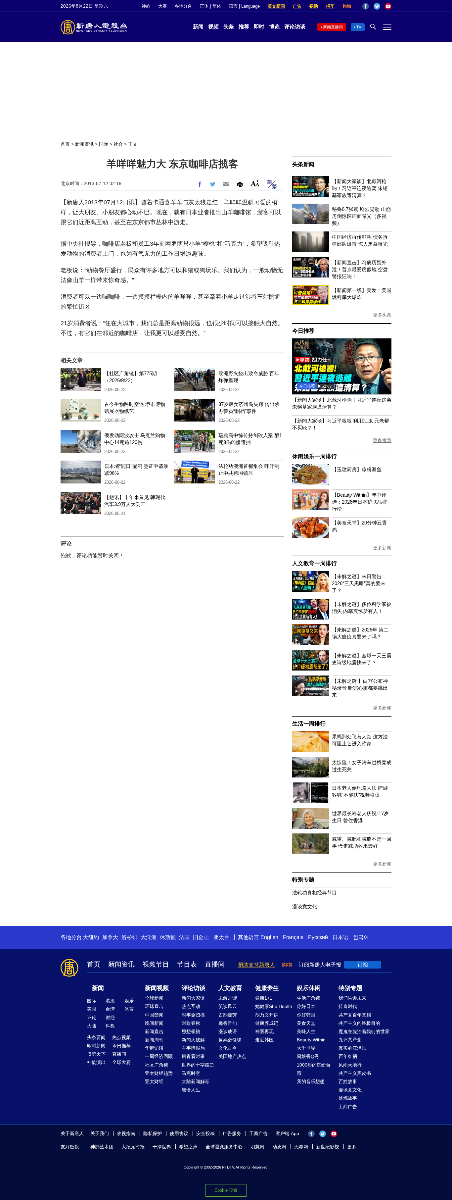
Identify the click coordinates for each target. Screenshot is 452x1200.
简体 (216, 6)
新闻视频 (157, 988)
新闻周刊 (154, 1039)
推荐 (244, 26)
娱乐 (129, 1000)
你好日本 (306, 1006)
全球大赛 (121, 1062)
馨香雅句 (227, 1023)
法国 (184, 937)
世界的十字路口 (198, 1065)
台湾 (110, 1009)
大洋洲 (149, 937)
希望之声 (188, 1146)
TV (358, 27)
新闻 (198, 26)
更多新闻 (382, 547)
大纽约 (91, 937)
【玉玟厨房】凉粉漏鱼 (357, 469)
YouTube (388, 6)
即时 (259, 26)
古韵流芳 (227, 1015)
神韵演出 (96, 1062)
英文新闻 (276, 6)
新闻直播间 (333, 27)
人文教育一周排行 (314, 563)
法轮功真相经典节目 (314, 892)
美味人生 (306, 1031)
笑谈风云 (227, 1006)
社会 (118, 144)
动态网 (279, 1146)
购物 (346, 6)
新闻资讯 (84, 144)
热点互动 (191, 1006)
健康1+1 (263, 998)
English (269, 937)
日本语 (340, 937)
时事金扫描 (193, 1015)
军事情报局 (193, 1048)
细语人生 (191, 1089)
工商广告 (348, 1106)
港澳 (110, 1000)
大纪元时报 (133, 1146)
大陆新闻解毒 (195, 1081)
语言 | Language (244, 6)
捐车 (330, 6)
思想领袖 (191, 1031)
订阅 (362, 965)
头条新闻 (303, 164)
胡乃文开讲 (266, 1015)
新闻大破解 (193, 1039)
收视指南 (126, 1133)
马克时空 (191, 1073)
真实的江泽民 (352, 1048)
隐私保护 (152, 1133)
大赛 (162, 6)
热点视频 (121, 1037)
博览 (274, 26)
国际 (103, 144)
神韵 (146, 6)
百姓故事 (348, 1081)
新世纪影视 (327, 1146)
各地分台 (183, 6)
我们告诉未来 (352, 998)
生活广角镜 (308, 998)
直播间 (215, 964)
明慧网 (257, 1146)
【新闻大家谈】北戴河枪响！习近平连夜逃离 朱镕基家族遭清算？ (360, 188)
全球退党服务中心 (224, 1146)
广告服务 (232, 1133)
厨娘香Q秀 (308, 1056)
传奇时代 (348, 1006)
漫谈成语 (227, 1031)
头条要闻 (96, 1037)
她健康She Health (273, 1006)
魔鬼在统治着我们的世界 (364, 1031)
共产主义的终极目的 (359, 1023)
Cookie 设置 (226, 1190)
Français (293, 937)
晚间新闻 (154, 1023)
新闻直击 (154, 1031)
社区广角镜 (156, 1065)
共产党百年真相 (355, 1015)
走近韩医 (264, 1039)
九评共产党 (350, 1039)
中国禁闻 (154, 1015)
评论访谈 (294, 26)
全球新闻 (154, 998)
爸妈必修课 (230, 1039)
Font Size (255, 183)
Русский (318, 937)
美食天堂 (306, 1023)
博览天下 (96, 1054)
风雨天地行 (350, 1065)
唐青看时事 (193, 1056)
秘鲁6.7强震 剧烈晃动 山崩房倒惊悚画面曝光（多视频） (361, 216)
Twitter (377, 6)
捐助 (313, 6)
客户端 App (287, 1133)
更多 (351, 1146)
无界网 (301, 1146)
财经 (110, 1017)
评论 (91, 1017)
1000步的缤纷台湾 (314, 1069)
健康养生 (267, 988)
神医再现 (264, 1031)
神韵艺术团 (101, 1146)
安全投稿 (205, 1133)
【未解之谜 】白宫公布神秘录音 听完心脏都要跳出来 (360, 688)
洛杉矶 (129, 937)
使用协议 (179, 1133)
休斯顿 (168, 937)
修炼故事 (348, 1098)
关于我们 (99, 1133)
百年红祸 (348, 1056)
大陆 (91, 1025)
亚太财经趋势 (159, 1073)
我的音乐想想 (311, 1081)
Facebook (365, 6)
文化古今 (227, 1048)
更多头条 (382, 315)
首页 (65, 144)
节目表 (187, 964)
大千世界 (306, 1048)
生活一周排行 (309, 724)
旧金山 (201, 937)
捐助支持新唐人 (256, 965)
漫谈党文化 (304, 906)
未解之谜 (227, 998)
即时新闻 (96, 1045)
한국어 (361, 937)
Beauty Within (311, 1039)
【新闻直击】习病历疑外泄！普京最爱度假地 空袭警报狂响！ (360, 269)
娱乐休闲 (309, 988)
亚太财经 (154, 1081)
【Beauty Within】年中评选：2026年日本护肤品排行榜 (359, 502)
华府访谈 (154, 1048)
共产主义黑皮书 (355, 1073)
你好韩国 (306, 1015)
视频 (213, 26)
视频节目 (156, 964)
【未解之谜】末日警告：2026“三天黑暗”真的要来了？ (359, 583)
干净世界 (162, 1146)
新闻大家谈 (193, 998)
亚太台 (221, 937)
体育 (129, 1009)
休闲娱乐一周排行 (314, 456)
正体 (204, 6)
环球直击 (154, 1006)
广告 (297, 6)
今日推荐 (303, 331)
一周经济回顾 (159, 1056)
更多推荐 (382, 440)
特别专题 (303, 879)
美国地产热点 (232, 1056)
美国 (91, 1009)
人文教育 (230, 988)
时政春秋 (191, 1023)
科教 (110, 1025)
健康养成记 (266, 1023)
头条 (228, 26)
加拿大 (110, 937)
